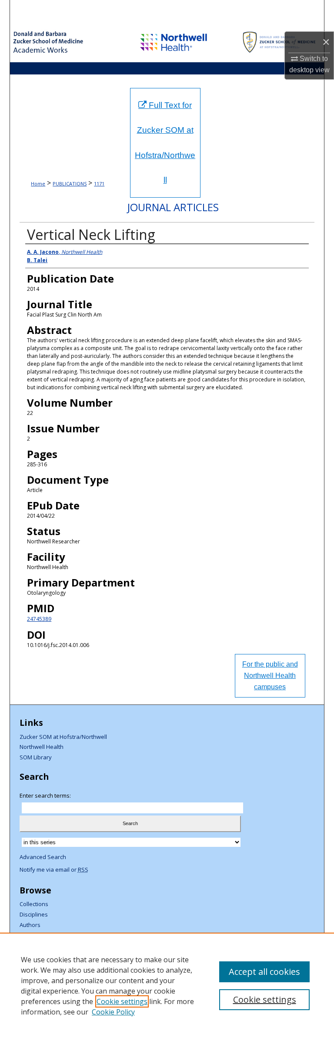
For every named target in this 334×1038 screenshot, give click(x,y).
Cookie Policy (113, 1012)
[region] (167, 985)
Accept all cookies (264, 971)
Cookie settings (122, 1001)
